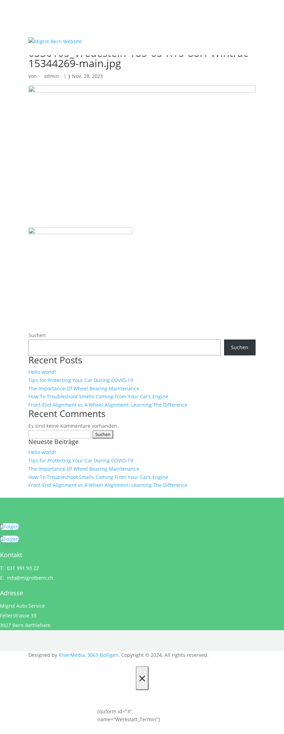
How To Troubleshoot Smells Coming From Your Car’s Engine (98, 396)
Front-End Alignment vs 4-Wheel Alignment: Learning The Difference (107, 404)
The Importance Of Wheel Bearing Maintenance (83, 388)
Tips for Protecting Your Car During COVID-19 (80, 380)
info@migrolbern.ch (30, 577)
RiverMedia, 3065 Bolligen (88, 655)
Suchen (37, 335)
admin (51, 76)
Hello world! (42, 372)
